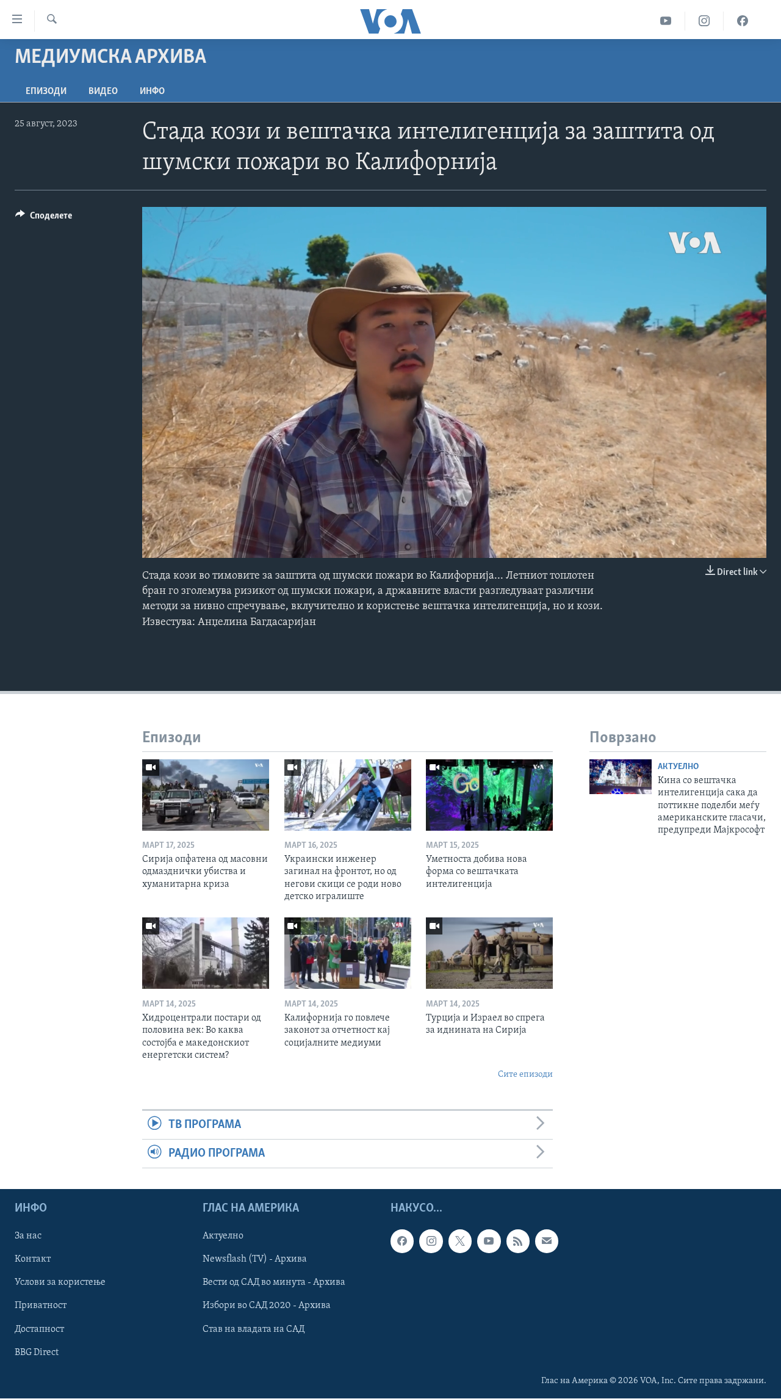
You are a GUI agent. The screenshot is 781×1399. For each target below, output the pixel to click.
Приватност (41, 1306)
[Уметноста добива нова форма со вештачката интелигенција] (489, 795)
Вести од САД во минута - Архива (274, 1283)
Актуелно (678, 767)
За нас (28, 1237)
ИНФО (152, 91)
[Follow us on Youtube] (488, 1241)
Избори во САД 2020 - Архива (267, 1306)
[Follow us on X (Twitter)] (460, 1241)
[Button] (43, 218)
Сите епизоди (525, 1074)
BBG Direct (37, 1352)
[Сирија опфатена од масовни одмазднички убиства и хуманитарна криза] (205, 795)
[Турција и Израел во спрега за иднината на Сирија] (489, 953)
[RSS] (518, 1241)
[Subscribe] (546, 1241)
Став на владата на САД (253, 1329)
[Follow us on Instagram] (430, 1241)
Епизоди (46, 91)
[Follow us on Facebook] (402, 1241)
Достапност (39, 1329)
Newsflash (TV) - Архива (255, 1260)
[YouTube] (666, 21)
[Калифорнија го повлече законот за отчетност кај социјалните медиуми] (347, 953)
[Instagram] (704, 21)
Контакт (33, 1260)
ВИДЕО (103, 91)
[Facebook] (742, 21)
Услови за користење (60, 1283)
